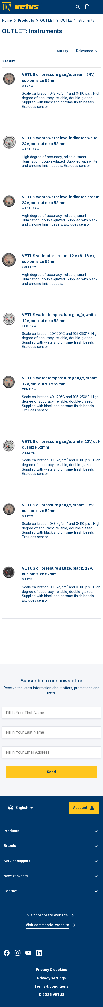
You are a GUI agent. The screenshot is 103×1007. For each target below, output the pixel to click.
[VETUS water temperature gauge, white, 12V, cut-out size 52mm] (9, 319)
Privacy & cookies (51, 969)
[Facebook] (7, 953)
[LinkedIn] (39, 953)
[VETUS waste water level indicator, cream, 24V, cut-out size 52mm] (9, 201)
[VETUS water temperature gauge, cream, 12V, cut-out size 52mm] (9, 382)
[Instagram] (18, 953)
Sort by (62, 51)
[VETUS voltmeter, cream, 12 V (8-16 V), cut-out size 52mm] (9, 260)
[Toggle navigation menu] (98, 7)
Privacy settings (51, 978)
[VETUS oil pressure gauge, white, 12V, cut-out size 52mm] (9, 446)
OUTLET (47, 20)
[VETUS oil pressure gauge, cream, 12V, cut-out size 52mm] (9, 509)
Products (26, 20)
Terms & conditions (51, 986)
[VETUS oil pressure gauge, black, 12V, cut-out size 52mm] (9, 572)
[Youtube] (29, 953)
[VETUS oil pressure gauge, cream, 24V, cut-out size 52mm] (9, 79)
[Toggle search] (78, 7)
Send (51, 772)
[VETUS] (22, 7)
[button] (51, 831)
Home (7, 20)
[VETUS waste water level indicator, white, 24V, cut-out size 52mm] (9, 142)
